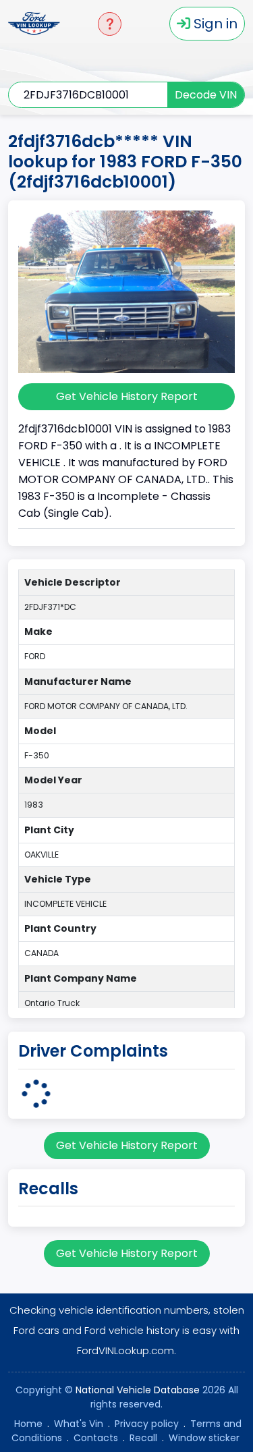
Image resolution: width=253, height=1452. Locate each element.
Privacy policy (147, 1423)
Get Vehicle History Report (127, 396)
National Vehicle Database (138, 1390)
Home (28, 1423)
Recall (143, 1438)
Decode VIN (206, 95)
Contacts (96, 1438)
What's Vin (78, 1423)
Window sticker (204, 1438)
